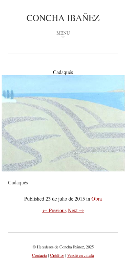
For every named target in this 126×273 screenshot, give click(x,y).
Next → (76, 210)
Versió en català (80, 255)
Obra (96, 198)
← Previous (54, 210)
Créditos (57, 255)
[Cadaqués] (63, 175)
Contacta (39, 255)
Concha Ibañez (63, 17)
